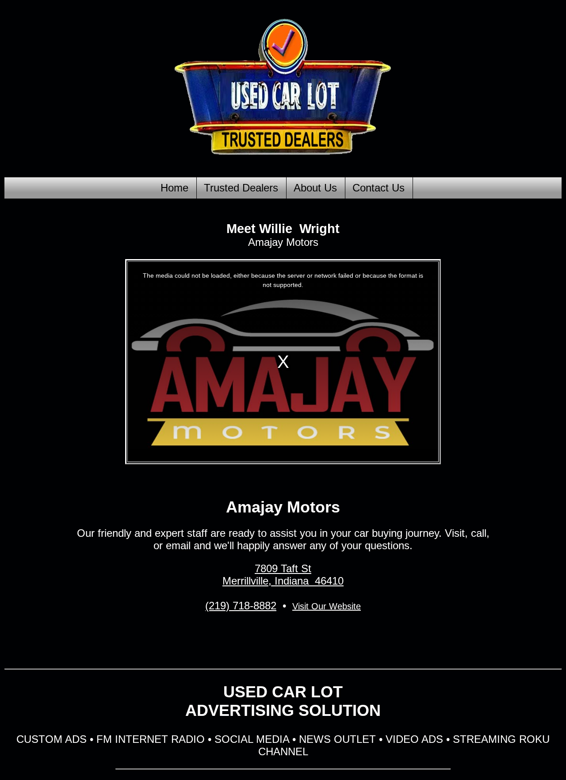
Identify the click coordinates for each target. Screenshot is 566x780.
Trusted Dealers (241, 188)
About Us (315, 188)
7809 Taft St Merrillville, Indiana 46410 (283, 574)
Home (174, 188)
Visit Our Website (326, 606)
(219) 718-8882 (240, 606)
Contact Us (378, 188)
